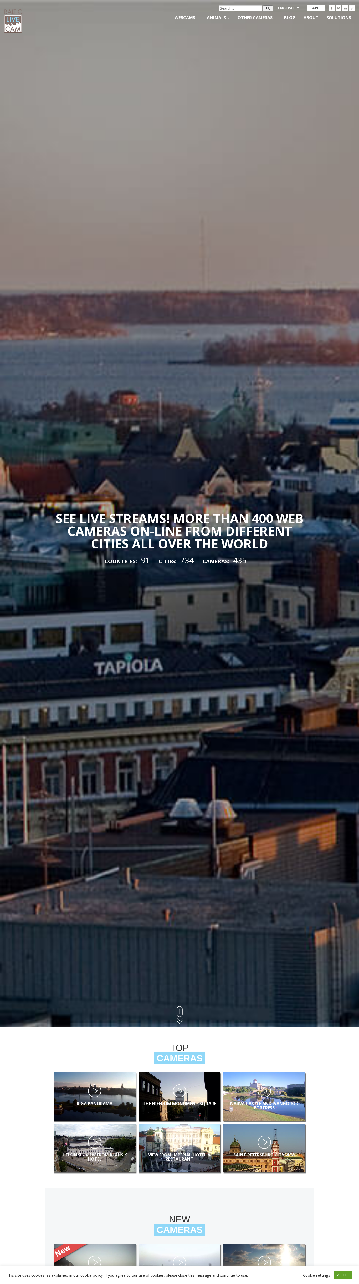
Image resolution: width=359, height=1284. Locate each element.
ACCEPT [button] (343, 1274)
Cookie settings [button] (316, 1275)
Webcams (185, 18)
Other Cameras (256, 18)
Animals (217, 18)
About (311, 18)
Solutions (338, 18)
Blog (290, 18)
